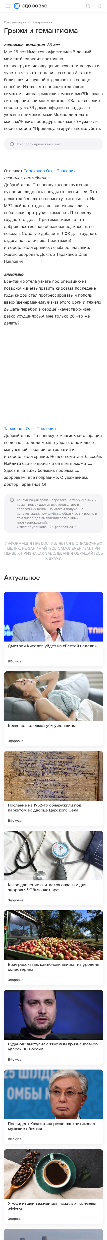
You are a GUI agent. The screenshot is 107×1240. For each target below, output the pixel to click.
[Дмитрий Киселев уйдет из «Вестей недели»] (53, 629)
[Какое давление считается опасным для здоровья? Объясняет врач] (53, 868)
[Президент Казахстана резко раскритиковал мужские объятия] (53, 1107)
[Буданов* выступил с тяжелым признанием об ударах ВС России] (53, 1027)
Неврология (42, 22)
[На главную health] (34, 6)
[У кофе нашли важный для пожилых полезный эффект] (53, 1186)
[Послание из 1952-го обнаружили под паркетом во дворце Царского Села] (53, 788)
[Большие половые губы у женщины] (53, 708)
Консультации (15, 22)
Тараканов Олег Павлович (50, 170)
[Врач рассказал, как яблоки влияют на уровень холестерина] (53, 947)
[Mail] (17, 6)
